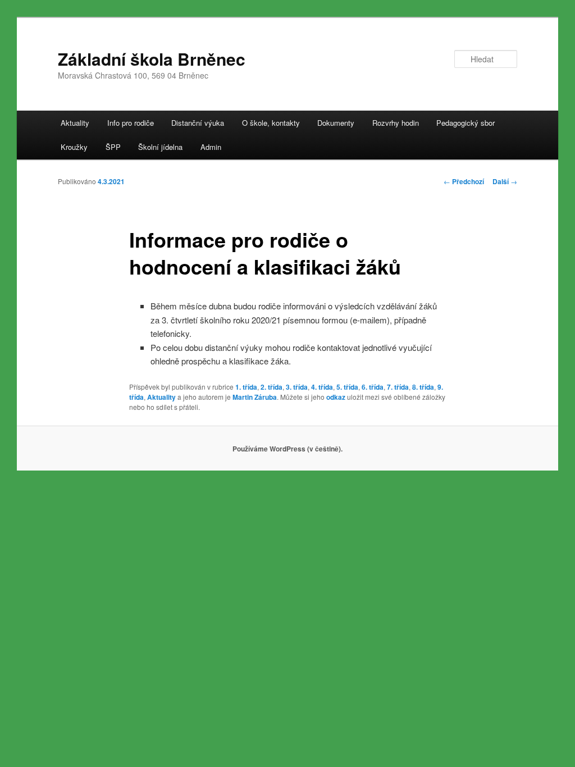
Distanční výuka (197, 122)
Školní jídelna (160, 146)
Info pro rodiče (130, 122)
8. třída (423, 387)
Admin (210, 146)
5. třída (347, 387)
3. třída (297, 387)
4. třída (322, 387)
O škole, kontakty (271, 122)
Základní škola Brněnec (151, 59)
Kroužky (74, 146)
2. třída (271, 387)
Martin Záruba (254, 397)
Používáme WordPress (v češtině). (287, 449)
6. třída (373, 387)
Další (504, 181)
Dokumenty (335, 122)
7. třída (398, 387)
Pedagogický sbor (465, 122)
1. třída (246, 387)
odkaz (335, 397)
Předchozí (464, 181)
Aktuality (75, 122)
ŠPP (113, 146)
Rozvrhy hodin (395, 122)
